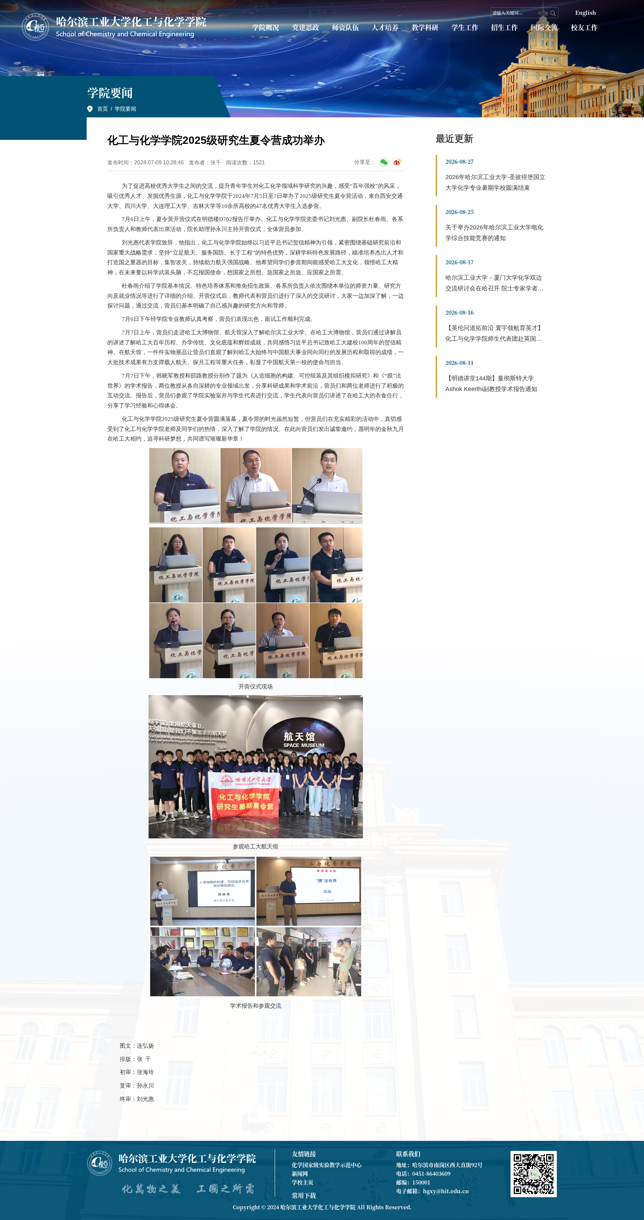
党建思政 (305, 27)
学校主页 (302, 1182)
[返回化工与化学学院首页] (115, 27)
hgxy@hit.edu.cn (446, 1191)
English (585, 12)
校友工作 (584, 27)
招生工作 (504, 27)
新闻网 (300, 1173)
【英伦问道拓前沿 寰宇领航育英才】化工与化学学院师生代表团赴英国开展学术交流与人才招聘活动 (494, 339)
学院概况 (265, 27)
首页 (102, 109)
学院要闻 (125, 109)
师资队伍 (345, 27)
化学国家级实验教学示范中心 (327, 1165)
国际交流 (544, 27)
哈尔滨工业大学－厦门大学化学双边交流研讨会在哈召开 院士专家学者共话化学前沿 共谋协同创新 (494, 288)
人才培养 (385, 27)
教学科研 (425, 27)
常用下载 (304, 1195)
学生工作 (464, 27)
